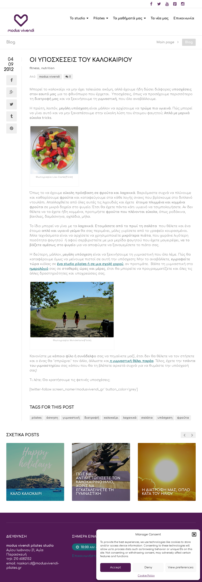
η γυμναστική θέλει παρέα (131, 361)
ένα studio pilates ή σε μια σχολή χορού (90, 264)
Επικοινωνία (183, 18)
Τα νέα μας (160, 18)
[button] (194, 534)
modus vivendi (49, 76)
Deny (148, 567)
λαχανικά (130, 417)
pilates (37, 417)
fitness (34, 68)
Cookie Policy (146, 575)
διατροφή (91, 417)
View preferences (181, 567)
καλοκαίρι (111, 417)
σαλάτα (147, 417)
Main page (165, 42)
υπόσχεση (164, 417)
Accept (115, 567)
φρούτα (183, 417)
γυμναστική (71, 417)
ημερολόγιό (39, 269)
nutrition (47, 68)
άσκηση (52, 417)
